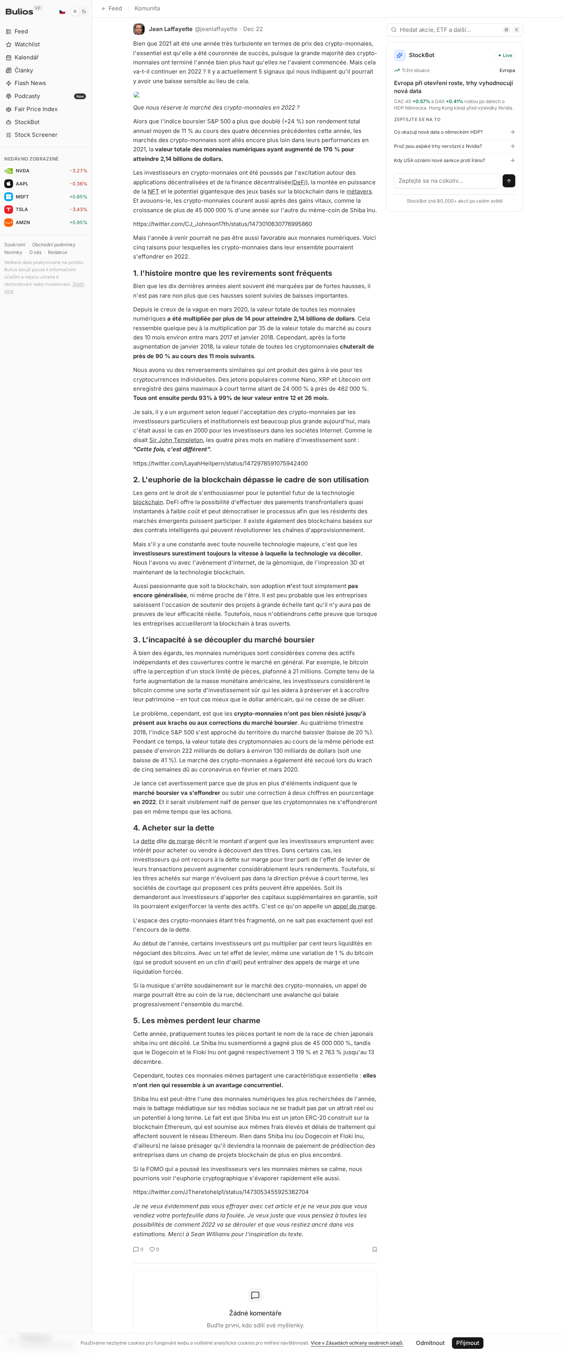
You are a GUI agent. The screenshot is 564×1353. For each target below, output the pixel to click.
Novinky (13, 252)
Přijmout (467, 1342)
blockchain (148, 502)
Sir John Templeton (176, 440)
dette (148, 841)
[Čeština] (62, 11)
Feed (115, 8)
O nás (35, 252)
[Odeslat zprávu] (509, 180)
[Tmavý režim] (79, 11)
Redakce (57, 252)
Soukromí (14, 244)
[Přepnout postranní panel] (92, 676)
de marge (181, 841)
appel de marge (354, 906)
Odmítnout (430, 1342)
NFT (153, 191)
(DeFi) (299, 182)
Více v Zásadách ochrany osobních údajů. (357, 1343)
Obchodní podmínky (54, 244)
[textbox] (447, 180)
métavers (359, 191)
